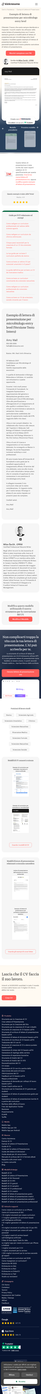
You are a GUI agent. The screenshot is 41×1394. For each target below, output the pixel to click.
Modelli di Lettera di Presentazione (15, 1175)
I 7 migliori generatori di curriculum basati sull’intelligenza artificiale (17, 1219)
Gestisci (29, 1375)
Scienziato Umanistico (13, 721)
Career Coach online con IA (12, 1086)
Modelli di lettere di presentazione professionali (20, 1202)
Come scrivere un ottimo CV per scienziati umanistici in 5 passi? (18, 263)
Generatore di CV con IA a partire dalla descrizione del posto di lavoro (16, 1069)
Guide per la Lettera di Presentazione (16, 1149)
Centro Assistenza (8, 1138)
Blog (3, 1165)
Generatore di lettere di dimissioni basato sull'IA (20, 1037)
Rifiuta (11, 1375)
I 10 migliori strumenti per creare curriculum (18, 1215)
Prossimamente (7, 1112)
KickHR (4, 1114)
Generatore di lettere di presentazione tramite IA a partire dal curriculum (20, 1100)
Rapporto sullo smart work (11, 1159)
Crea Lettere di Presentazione (13, 1022)
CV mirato (5, 1066)
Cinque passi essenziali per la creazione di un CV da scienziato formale (18, 245)
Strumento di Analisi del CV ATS (14, 1060)
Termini (4, 1290)
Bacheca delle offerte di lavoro (13, 1104)
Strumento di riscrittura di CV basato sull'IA (18, 1040)
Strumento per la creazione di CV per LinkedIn (19, 1027)
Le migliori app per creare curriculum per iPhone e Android (20, 1244)
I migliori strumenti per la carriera (14, 1250)
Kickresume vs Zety (9, 1266)
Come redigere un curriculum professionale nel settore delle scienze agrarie (17, 226)
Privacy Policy (7, 1292)
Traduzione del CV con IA (11, 1042)
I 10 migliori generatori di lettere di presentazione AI (20, 1224)
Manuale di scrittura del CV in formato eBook (18, 1157)
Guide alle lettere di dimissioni (13, 1152)
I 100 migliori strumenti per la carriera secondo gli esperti (19, 1254)
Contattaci (6, 1287)
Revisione (5, 1109)
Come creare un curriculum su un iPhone (17, 1210)
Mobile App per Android (11, 1130)
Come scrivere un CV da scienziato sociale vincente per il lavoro (19, 298)
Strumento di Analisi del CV (12, 1058)
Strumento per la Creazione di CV (14, 1019)
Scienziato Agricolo (26, 715)
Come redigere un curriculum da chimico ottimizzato (18, 235)
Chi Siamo (5, 1285)
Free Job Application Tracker (12, 1106)
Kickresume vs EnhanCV (11, 1271)
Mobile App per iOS (9, 1128)
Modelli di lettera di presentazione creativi (18, 1196)
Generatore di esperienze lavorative (15, 1055)
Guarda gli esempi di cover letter (20, 952)
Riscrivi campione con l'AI (20, 53)
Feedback (5, 1303)
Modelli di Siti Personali (10, 1178)
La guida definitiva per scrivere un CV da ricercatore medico (20, 271)
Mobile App (6, 1125)
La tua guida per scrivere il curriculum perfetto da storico (17, 254)
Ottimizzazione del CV (10, 1073)
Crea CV (9, 998)
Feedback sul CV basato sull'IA (13, 1076)
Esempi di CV (7, 1141)
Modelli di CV (7, 1173)
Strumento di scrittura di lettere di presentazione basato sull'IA (20, 1033)
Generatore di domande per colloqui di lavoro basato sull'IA (19, 1082)
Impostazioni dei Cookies (11, 1295)
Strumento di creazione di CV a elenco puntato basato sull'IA (19, 1046)
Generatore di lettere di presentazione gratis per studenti (20, 1095)
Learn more (22, 1369)
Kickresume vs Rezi (9, 1269)
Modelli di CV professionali (12, 1189)
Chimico (32, 721)
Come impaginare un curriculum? (14, 1261)
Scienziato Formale (20, 738)
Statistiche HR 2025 (9, 1263)
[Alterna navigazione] (36, 4)
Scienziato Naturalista (20, 727)
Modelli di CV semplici (10, 1186)
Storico (9, 715)
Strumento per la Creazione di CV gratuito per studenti (19, 1090)
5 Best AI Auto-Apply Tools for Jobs (15, 1240)
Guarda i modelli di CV (20, 845)
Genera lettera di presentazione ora (20, 673)
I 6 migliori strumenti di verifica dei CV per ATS (19, 1228)
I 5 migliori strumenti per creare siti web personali (17, 1231)
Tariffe (4, 1117)
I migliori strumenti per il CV (12, 1248)
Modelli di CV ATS (8, 1181)
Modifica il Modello (20, 619)
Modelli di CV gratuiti (10, 1183)
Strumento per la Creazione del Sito (15, 1024)
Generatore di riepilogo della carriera (16, 1053)
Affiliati (4, 1300)
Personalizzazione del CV (11, 1063)
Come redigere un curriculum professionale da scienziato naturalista (17, 289)
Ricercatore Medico (19, 732)
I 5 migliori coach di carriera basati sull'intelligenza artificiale (15, 1236)
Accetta (22, 1381)
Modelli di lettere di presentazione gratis (17, 1194)
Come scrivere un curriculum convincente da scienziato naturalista (20, 279)
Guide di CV (6, 1146)
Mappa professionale (10, 1079)
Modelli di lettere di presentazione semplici (18, 1199)
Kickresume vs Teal (9, 1274)
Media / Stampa (8, 1298)
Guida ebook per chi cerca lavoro (14, 1154)
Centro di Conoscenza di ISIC (13, 1212)
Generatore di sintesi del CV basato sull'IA (17, 1050)
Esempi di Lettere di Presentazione (15, 1144)
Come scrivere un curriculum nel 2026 (16, 1258)
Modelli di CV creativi (10, 1191)
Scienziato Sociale (20, 750)
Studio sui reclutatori (9, 1276)
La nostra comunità (9, 1162)
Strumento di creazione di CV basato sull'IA (18, 1030)
